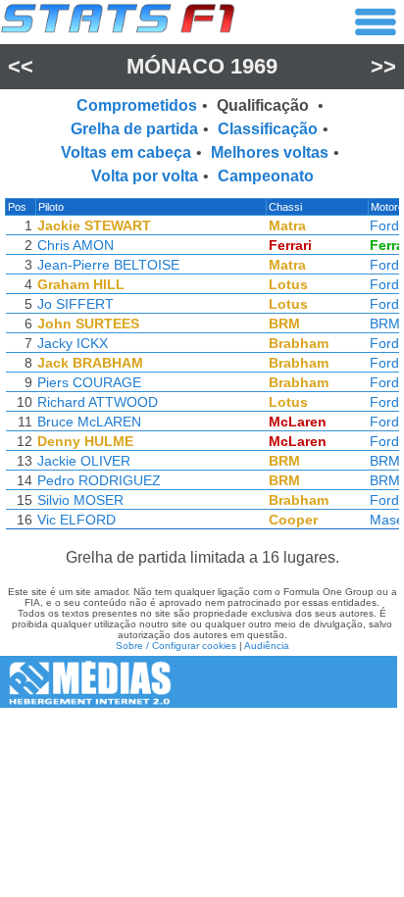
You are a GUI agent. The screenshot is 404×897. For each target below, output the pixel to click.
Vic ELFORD (76, 519)
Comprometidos (136, 105)
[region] (202, 368)
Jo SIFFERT (75, 304)
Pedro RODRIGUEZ (99, 480)
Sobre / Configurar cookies (176, 645)
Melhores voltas (269, 152)
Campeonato (266, 176)
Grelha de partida (134, 129)
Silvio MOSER (80, 500)
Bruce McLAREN (89, 421)
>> (383, 66)
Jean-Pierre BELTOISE (108, 265)
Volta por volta (144, 176)
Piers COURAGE (89, 382)
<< (20, 66)
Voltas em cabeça (126, 152)
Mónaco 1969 (202, 66)
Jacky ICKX (72, 343)
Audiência (266, 645)
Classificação (268, 129)
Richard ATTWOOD (97, 402)
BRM (385, 323)
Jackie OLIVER (83, 461)
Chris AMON (75, 245)
